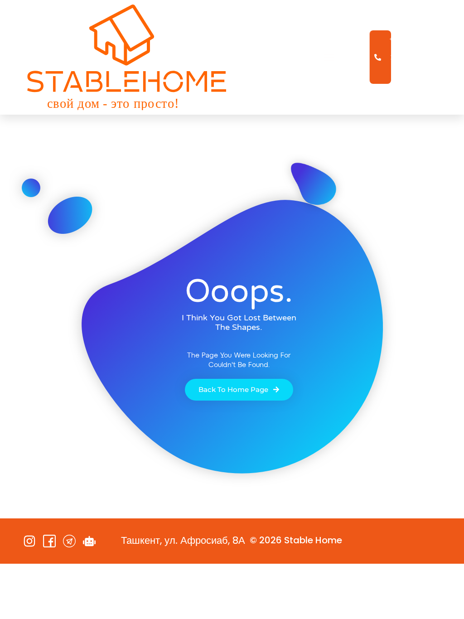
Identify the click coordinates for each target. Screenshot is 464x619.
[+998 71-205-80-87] (380, 57)
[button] (329, 57)
